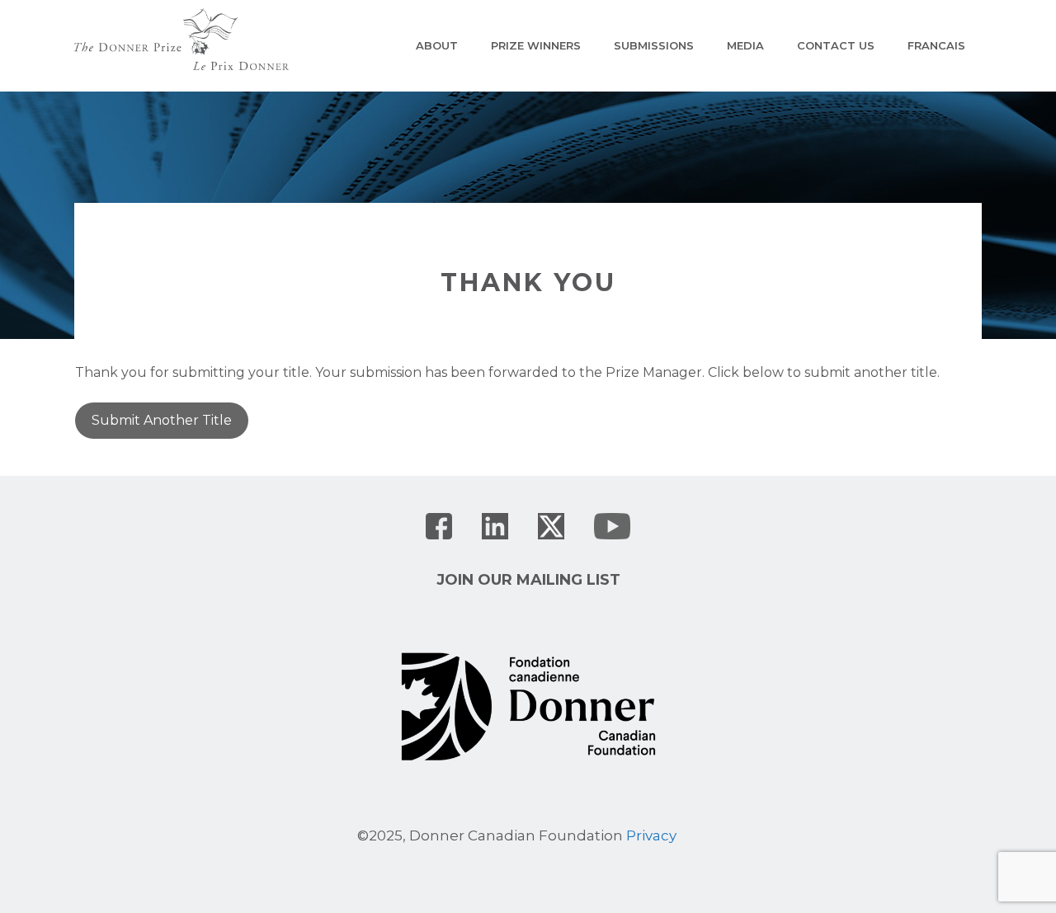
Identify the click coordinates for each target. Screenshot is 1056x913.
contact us (835, 45)
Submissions (654, 45)
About (437, 45)
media (745, 45)
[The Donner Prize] (181, 38)
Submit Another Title (162, 420)
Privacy (651, 835)
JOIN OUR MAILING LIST (528, 580)
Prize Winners (536, 45)
